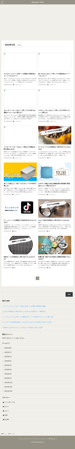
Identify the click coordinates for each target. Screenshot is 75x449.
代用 (5, 415)
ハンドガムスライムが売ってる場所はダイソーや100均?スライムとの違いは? (27, 317)
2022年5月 (8, 361)
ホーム (21, 438)
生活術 (6, 419)
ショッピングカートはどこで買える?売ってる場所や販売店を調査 (24, 306)
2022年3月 (8, 369)
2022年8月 (8, 348)
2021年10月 (8, 391)
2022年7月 (8, 352)
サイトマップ (28, 438)
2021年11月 (8, 387)
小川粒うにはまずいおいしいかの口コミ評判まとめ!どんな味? (22, 327)
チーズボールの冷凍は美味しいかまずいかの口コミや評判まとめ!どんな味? (27, 322)
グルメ (6, 406)
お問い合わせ (51, 438)
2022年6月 (8, 356)
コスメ (6, 411)
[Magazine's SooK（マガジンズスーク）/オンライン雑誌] (37, 2)
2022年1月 (8, 378)
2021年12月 (8, 382)
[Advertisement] (37, 18)
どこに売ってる (9, 402)
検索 (69, 294)
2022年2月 (8, 374)
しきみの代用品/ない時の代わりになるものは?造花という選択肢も (24, 311)
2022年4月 (8, 365)
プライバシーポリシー (40, 438)
